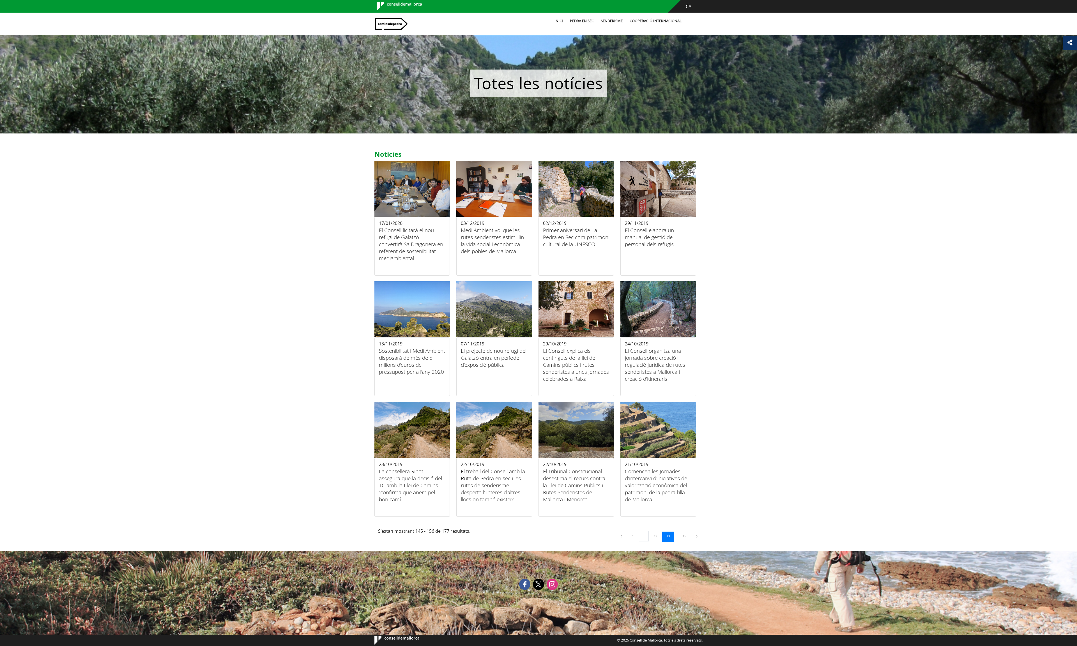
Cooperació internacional (656, 21)
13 (670, 536)
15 (686, 536)
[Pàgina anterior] (622, 536)
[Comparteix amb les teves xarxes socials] (1070, 43)
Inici (558, 21)
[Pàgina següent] (697, 536)
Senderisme (612, 21)
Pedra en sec (582, 21)
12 (657, 536)
